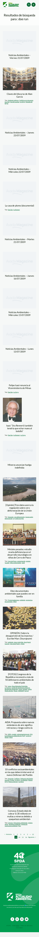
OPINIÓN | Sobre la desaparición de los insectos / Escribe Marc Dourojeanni (19, 636)
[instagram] (22, 919)
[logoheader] (11, 3)
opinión (22, 643)
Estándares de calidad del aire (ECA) (15, 736)
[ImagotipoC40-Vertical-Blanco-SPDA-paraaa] (19, 853)
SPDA (15, 601)
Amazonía (11, 517)
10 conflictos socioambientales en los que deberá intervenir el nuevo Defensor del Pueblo (19, 772)
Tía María (21, 781)
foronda (25, 689)
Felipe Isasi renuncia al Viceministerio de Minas (19, 386)
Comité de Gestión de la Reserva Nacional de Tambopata (17, 688)
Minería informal (13, 781)
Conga (20, 689)
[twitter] (17, 919)
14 (19, 837)
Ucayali (26, 691)
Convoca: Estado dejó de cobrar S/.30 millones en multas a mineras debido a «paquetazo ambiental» (19, 814)
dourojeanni (27, 642)
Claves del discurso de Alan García (19, 95)
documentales (9, 601)
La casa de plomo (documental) (19, 205)
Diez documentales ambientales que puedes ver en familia (19, 593)
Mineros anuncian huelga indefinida (19, 466)
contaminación (21, 561)
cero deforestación (19, 517)
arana (9, 686)
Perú (19, 826)
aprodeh (14, 734)
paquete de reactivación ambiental (16, 825)
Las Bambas (24, 780)
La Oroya (22, 102)
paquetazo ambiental (14, 824)
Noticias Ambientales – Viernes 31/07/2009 (19, 56)
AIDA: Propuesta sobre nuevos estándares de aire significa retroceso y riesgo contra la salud (19, 726)
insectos (7, 643)
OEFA (6, 824)
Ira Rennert (16, 209)
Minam (16, 691)
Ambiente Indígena (13, 100)
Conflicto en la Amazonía (26, 100)
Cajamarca (8, 687)
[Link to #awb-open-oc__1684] (33, 5)
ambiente (22, 600)
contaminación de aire (23, 734)
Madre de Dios (9, 691)
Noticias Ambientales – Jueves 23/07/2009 (19, 134)
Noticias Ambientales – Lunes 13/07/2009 (20, 350)
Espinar (12, 780)
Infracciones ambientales (20, 822)
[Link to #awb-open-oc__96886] (29, 5)
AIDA (9, 734)
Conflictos (17, 778)
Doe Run (7, 102)
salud (23, 562)
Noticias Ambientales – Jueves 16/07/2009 (19, 277)
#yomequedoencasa (13, 600)
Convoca (10, 822)
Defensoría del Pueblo (26, 778)
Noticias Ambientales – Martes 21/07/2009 (19, 240)
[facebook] (12, 919)
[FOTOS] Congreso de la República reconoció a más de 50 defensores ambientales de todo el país (19, 678)
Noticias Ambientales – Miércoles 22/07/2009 (19, 170)
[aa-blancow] (19, 893)
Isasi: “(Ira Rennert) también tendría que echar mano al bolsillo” (19, 428)
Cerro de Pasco (12, 561)
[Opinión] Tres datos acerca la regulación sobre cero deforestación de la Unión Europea (19, 509)
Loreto (30, 689)
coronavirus (29, 600)
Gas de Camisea (14, 102)
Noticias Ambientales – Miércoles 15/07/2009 (19, 313)
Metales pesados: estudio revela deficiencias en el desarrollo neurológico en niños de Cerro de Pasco (19, 553)
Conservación (29, 517)
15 (23, 837)
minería (30, 822)
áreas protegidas (18, 642)
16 (26, 837)
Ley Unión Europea (18, 518)
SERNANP (21, 691)
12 (33, 834)
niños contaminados (15, 562)
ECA (31, 734)
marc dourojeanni (15, 643)
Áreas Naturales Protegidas (20, 686)
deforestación (8, 518)
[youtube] (26, 919)
